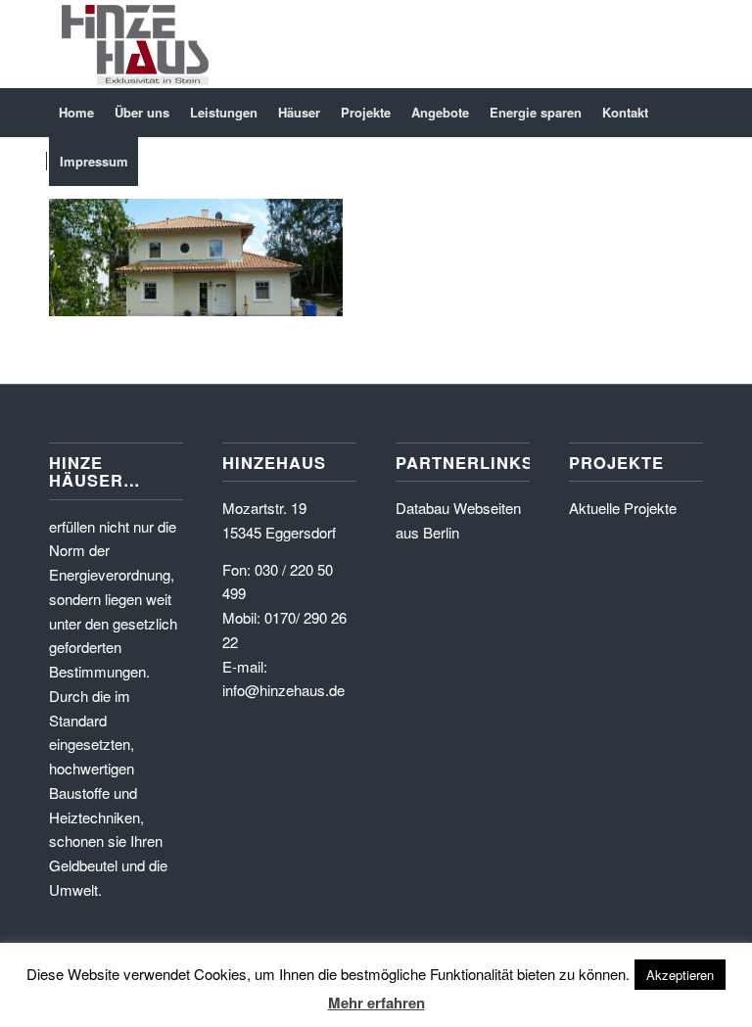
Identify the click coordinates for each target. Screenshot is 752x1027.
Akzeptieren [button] (680, 974)
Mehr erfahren (376, 1002)
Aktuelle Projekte (623, 507)
